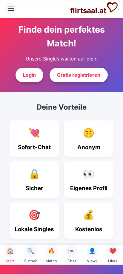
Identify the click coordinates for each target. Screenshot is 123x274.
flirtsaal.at (88, 10)
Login (29, 75)
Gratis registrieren (78, 75)
